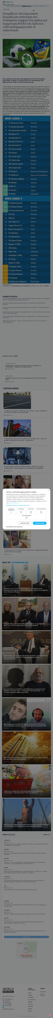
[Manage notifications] (50, 1015)
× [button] (48, 490)
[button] (26, 505)
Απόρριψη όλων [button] (24, 523)
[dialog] (26, 509)
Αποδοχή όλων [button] (39, 523)
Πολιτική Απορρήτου (14, 502)
